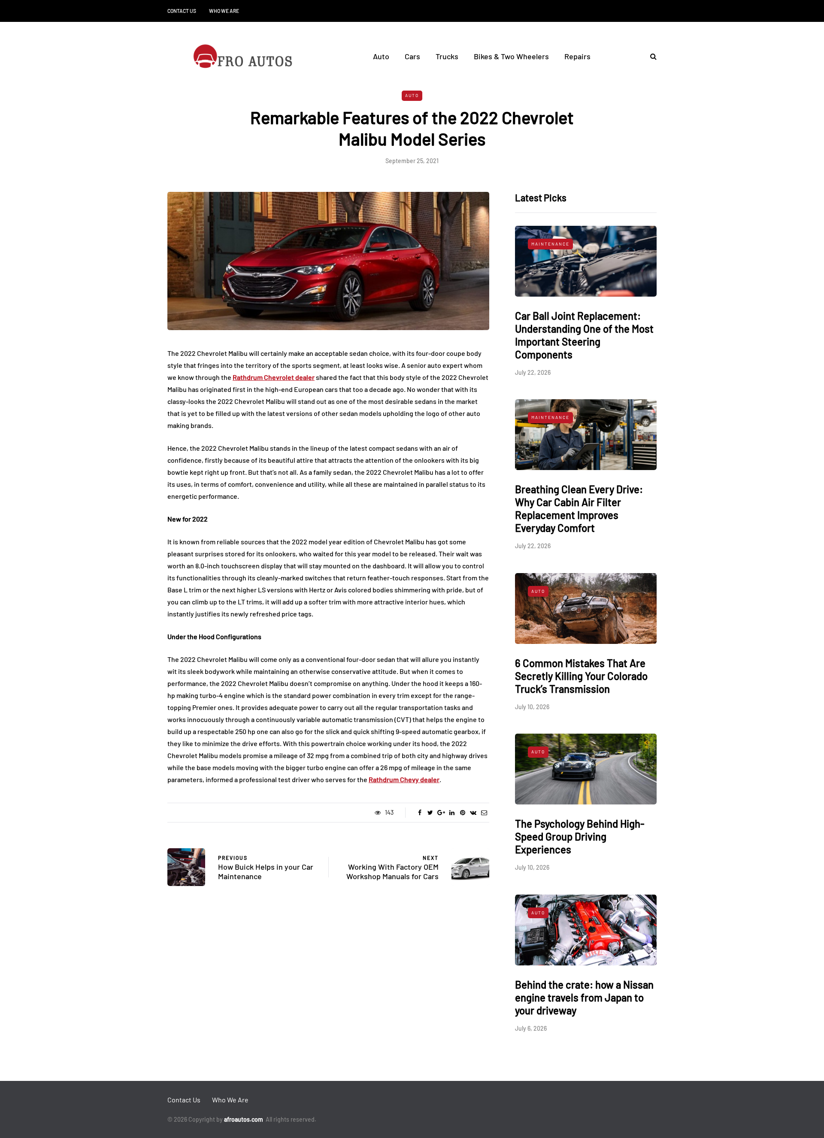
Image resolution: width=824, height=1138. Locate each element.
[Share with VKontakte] (473, 812)
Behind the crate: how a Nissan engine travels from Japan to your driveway (584, 997)
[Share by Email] (484, 812)
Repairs (577, 56)
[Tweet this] (430, 812)
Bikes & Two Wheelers (511, 56)
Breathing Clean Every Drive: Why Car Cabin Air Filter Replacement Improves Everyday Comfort (579, 508)
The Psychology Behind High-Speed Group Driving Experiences (580, 836)
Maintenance (550, 243)
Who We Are (224, 11)
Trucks (447, 56)
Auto (381, 56)
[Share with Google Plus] (441, 812)
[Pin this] (462, 812)
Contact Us (181, 11)
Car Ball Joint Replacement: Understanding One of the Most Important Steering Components (584, 335)
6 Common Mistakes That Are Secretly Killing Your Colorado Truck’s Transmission (581, 676)
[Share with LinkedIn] (451, 812)
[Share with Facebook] (419, 812)
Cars (412, 56)
